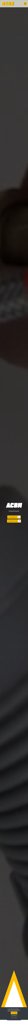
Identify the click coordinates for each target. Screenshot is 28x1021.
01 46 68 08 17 (12, 517)
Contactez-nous (12, 521)
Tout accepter (14, 1012)
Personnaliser (14, 1017)
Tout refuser (14, 1015)
